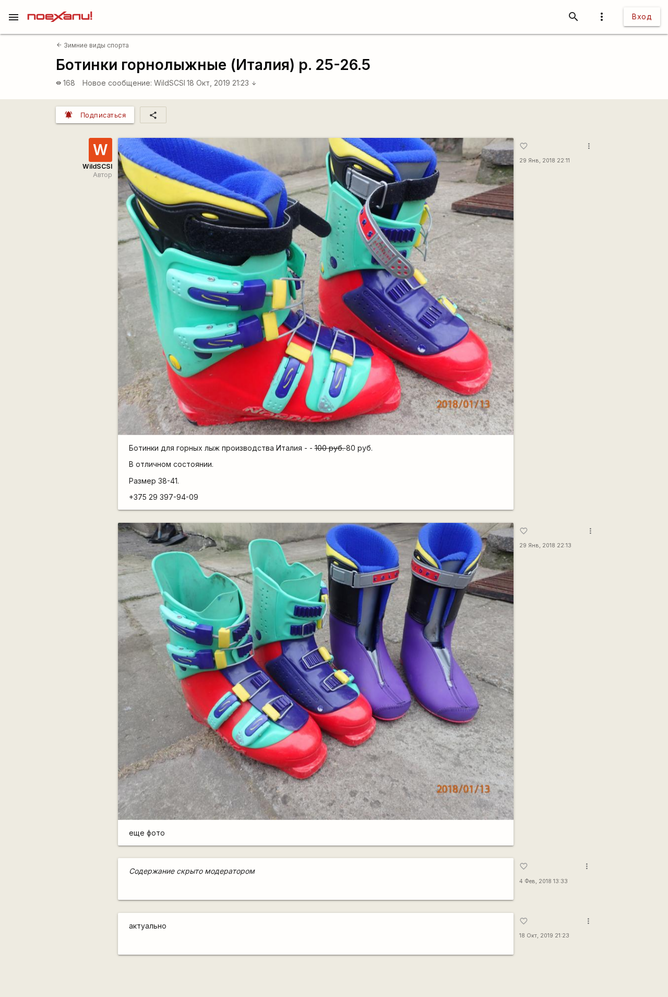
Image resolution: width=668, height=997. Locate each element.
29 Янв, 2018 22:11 (544, 160)
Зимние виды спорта (92, 45)
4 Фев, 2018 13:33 (543, 881)
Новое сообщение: (117, 82)
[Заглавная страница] (59, 7)
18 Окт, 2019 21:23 (222, 82)
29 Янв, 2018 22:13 (545, 545)
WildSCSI (169, 82)
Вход (642, 16)
